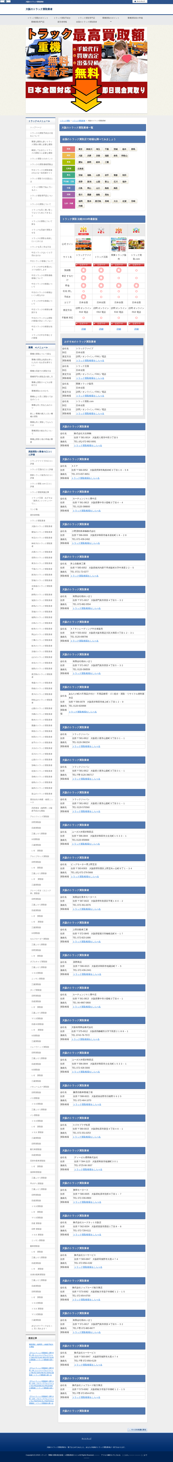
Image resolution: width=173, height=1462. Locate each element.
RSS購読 (124, 1)
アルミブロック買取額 (39, 856)
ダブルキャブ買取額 (38, 961)
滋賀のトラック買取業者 (41, 600)
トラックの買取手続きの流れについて (41, 134)
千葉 (107, 149)
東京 (81, 149)
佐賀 (124, 201)
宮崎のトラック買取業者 (41, 765)
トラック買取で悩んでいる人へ (41, 188)
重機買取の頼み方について (41, 432)
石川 (116, 181)
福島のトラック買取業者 (41, 668)
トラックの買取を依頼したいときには (41, 239)
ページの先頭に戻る (137, 1430)
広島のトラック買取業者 (41, 623)
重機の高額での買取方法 (40, 371)
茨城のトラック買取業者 (41, 612)
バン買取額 (35, 1115)
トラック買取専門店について (41, 197)
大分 (116, 201)
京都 (98, 155)
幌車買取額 (35, 1246)
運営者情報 (62, 22)
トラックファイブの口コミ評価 (41, 462)
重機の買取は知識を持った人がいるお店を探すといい (41, 362)
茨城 (116, 149)
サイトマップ (139, 1)
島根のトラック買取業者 (41, 688)
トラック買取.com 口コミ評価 (41, 485)
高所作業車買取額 (37, 1161)
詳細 (83, 329)
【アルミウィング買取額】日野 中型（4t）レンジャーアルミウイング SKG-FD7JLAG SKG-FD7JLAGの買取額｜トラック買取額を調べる (41, 1357)
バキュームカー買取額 (39, 1087)
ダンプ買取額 (35, 990)
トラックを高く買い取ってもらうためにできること (41, 213)
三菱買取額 (36, 845)
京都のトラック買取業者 (41, 651)
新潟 (89, 181)
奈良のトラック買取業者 (41, 663)
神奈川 (89, 149)
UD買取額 (35, 839)
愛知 (81, 162)
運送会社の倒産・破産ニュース (41, 800)
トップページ (35, 127)
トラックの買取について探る (41, 222)
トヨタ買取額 (37, 973)
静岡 (89, 162)
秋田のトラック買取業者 (41, 737)
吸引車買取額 (35, 1149)
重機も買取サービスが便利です (41, 383)
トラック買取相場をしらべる (90, 360)
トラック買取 (65, 121)
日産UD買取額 (37, 1024)
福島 (89, 175)
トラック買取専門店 (86, 18)
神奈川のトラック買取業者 (41, 544)
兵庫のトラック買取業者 (41, 552)
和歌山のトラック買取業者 (41, 701)
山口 (98, 188)
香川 (81, 194)
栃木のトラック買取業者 (41, 646)
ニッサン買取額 (38, 979)
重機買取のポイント (110, 18)
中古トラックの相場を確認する (41, 310)
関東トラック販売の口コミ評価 (41, 476)
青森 (116, 175)
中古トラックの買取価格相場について (41, 276)
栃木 (124, 149)
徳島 (98, 194)
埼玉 (98, 149)
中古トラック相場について (41, 261)
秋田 (124, 175)
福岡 (81, 201)
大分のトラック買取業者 (41, 748)
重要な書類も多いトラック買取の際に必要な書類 (41, 142)
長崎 (107, 201)
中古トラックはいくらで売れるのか (41, 253)
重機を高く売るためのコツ (41, 406)
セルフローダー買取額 (39, 939)
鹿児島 (98, 201)
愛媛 (89, 194)
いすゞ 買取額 (37, 879)
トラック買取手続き (62, 18)
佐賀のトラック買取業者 (41, 771)
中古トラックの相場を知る (41, 327)
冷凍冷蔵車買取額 (37, 1274)
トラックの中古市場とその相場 (41, 336)
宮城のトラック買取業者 (41, 580)
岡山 (89, 188)
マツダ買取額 (37, 1018)
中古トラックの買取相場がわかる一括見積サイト (41, 171)
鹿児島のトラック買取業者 (41, 675)
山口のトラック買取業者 (41, 657)
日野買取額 (36, 822)
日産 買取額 (36, 1223)
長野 (81, 181)
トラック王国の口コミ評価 (41, 469)
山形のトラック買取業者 (41, 760)
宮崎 (133, 201)
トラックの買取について (40, 204)
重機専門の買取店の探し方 (41, 377)
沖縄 (81, 206)
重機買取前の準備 (135, 18)
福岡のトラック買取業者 (41, 617)
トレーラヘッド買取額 (39, 1047)
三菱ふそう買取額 (39, 833)
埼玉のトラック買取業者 (41, 538)
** (111, 22)
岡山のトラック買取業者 (41, 634)
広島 (81, 188)
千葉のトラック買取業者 (41, 569)
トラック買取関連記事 (39, 492)
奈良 (116, 155)
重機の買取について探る (40, 354)
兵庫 (89, 155)
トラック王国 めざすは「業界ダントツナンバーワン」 (41, 501)
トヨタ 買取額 (37, 1132)
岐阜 (98, 162)
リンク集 (34, 509)
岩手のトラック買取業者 (41, 742)
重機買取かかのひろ (40, 391)
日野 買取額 (36, 1229)
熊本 (89, 201)
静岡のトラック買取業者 (41, 594)
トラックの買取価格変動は (41, 164)
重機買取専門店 (37, 22)
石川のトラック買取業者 (41, 754)
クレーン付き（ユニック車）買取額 (40, 891)
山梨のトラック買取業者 (41, 708)
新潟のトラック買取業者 (41, 575)
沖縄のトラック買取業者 (41, 714)
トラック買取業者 (78, 121)
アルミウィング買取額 (39, 816)
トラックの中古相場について (41, 302)
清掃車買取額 (35, 1172)
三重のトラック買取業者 (41, 640)
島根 (107, 188)
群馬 (133, 149)
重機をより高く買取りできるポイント (41, 397)
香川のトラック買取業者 (41, 694)
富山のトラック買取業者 (41, 794)
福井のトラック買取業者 (41, 788)
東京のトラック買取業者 (41, 563)
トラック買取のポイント (37, 18)
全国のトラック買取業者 (86, 22)
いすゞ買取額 (37, 851)
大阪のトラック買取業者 (39, 9)
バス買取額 (35, 1098)
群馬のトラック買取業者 (41, 606)
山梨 (98, 181)
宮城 (81, 175)
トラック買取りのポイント (41, 159)
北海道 (80, 168)
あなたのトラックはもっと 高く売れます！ (41, 1327)
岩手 (107, 175)
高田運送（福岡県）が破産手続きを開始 (41, 809)
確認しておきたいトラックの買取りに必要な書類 (41, 151)
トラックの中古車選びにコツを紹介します (41, 268)
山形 (98, 175)
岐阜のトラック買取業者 (41, 629)
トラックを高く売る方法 (40, 247)
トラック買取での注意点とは (41, 179)
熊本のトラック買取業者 (41, 720)
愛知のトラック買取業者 (41, 532)
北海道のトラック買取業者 (41, 587)
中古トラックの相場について (41, 285)
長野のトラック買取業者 (41, 558)
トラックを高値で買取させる (41, 231)
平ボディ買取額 (36, 1183)
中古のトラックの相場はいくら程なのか (41, 293)
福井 (124, 181)
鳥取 (116, 188)
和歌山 (124, 155)
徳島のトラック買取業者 (41, 782)
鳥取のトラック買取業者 (41, 731)
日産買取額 (36, 828)
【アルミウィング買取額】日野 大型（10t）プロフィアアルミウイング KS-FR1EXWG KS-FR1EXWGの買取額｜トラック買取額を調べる (41, 1385)
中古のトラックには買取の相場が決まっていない (41, 319)
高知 (107, 194)
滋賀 (107, 155)
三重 (107, 162)
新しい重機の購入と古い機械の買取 (41, 415)
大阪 (81, 155)
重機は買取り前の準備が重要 (41, 440)
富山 (107, 181)
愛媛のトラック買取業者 (41, 725)
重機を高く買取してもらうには (41, 423)
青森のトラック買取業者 (41, 683)
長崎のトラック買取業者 (41, 777)
